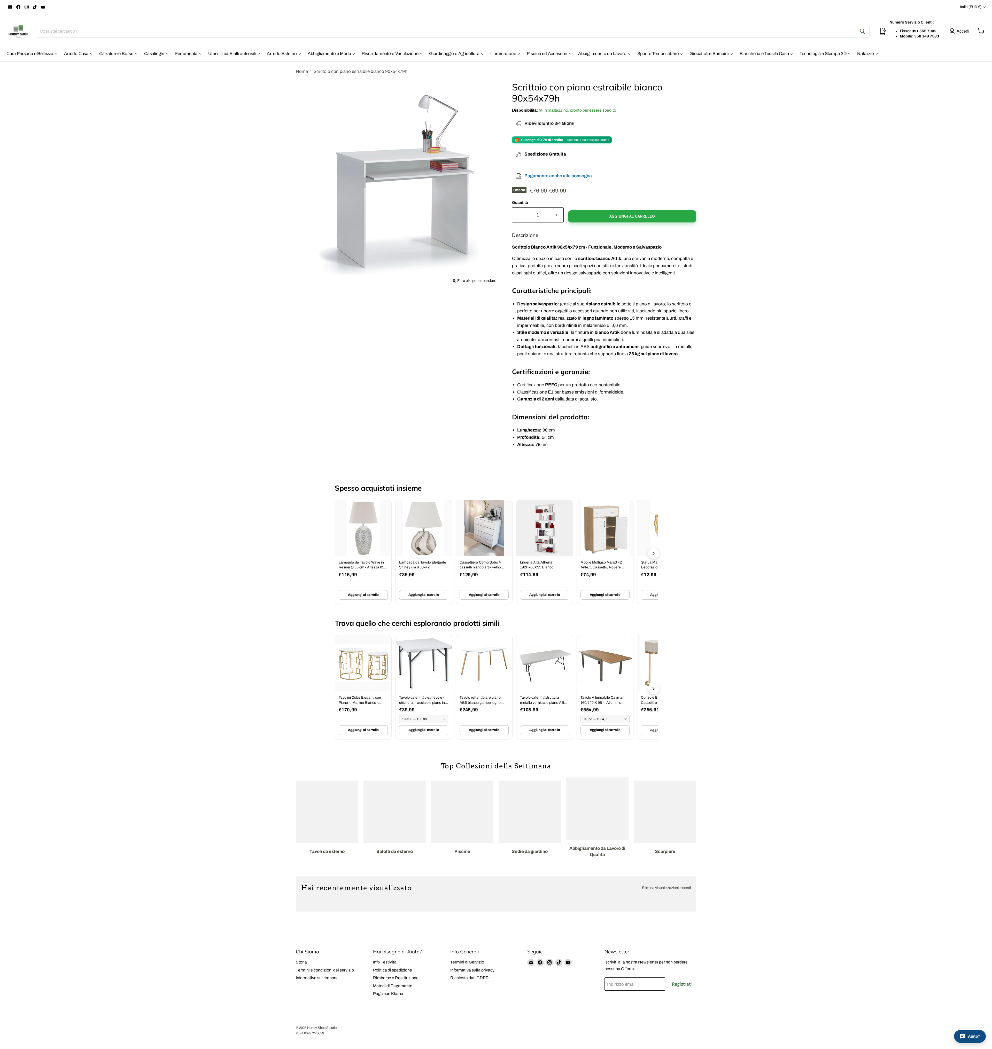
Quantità (520, 202)
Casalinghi (154, 53)
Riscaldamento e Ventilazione (390, 53)
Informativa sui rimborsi (317, 978)
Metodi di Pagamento (392, 986)
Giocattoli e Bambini (709, 53)
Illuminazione (503, 53)
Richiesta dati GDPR (469, 978)
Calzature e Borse (116, 53)
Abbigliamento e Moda (330, 53)
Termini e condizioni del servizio (325, 970)
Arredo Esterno (282, 53)
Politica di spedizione (392, 970)
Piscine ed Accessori (547, 53)
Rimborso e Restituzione (396, 978)
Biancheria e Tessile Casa (765, 53)
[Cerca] (862, 31)
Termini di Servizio (467, 962)
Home (302, 71)
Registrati (682, 984)
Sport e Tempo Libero (658, 53)
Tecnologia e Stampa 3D (823, 53)
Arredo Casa (76, 53)
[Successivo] (653, 553)
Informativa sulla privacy (472, 970)
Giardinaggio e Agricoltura (454, 53)
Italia (970, 7)
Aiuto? (974, 1036)
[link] (363, 552)
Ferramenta (186, 53)
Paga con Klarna (388, 993)
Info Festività (385, 962)
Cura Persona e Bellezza (30, 53)
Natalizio (866, 53)
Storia (301, 962)
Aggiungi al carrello (363, 595)
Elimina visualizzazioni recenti (666, 888)
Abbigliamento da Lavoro (602, 53)
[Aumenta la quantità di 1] (557, 214)
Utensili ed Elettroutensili (232, 53)
